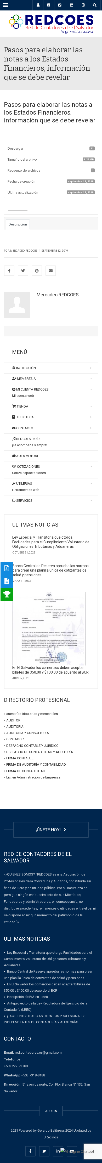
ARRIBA (51, 1111)
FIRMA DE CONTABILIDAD (25, 771)
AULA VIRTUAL (27, 456)
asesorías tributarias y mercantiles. (32, 714)
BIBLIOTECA (24, 417)
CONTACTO (24, 428)
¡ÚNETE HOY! (49, 829)
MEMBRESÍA (26, 379)
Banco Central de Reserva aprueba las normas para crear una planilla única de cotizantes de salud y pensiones (50, 570)
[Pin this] (37, 271)
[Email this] (51, 271)
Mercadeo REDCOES (58, 294)
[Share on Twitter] (23, 271)
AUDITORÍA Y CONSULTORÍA (27, 733)
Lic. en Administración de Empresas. (33, 777)
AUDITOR (13, 720)
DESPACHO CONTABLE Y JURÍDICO (32, 745)
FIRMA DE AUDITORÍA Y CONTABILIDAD (36, 764)
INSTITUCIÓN (25, 368)
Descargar (17, 207)
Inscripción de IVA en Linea (27, 997)
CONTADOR (15, 739)
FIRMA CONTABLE (19, 758)
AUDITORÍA (15, 727)
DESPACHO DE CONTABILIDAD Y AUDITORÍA (39, 752)
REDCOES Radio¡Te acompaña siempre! (29, 442)
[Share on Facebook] (9, 271)
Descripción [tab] (18, 224)
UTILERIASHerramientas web (25, 487)
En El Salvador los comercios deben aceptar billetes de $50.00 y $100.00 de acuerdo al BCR (50, 669)
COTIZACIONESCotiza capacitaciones (29, 470)
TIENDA (22, 406)
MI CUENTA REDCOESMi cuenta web (30, 392)
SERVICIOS (23, 501)
